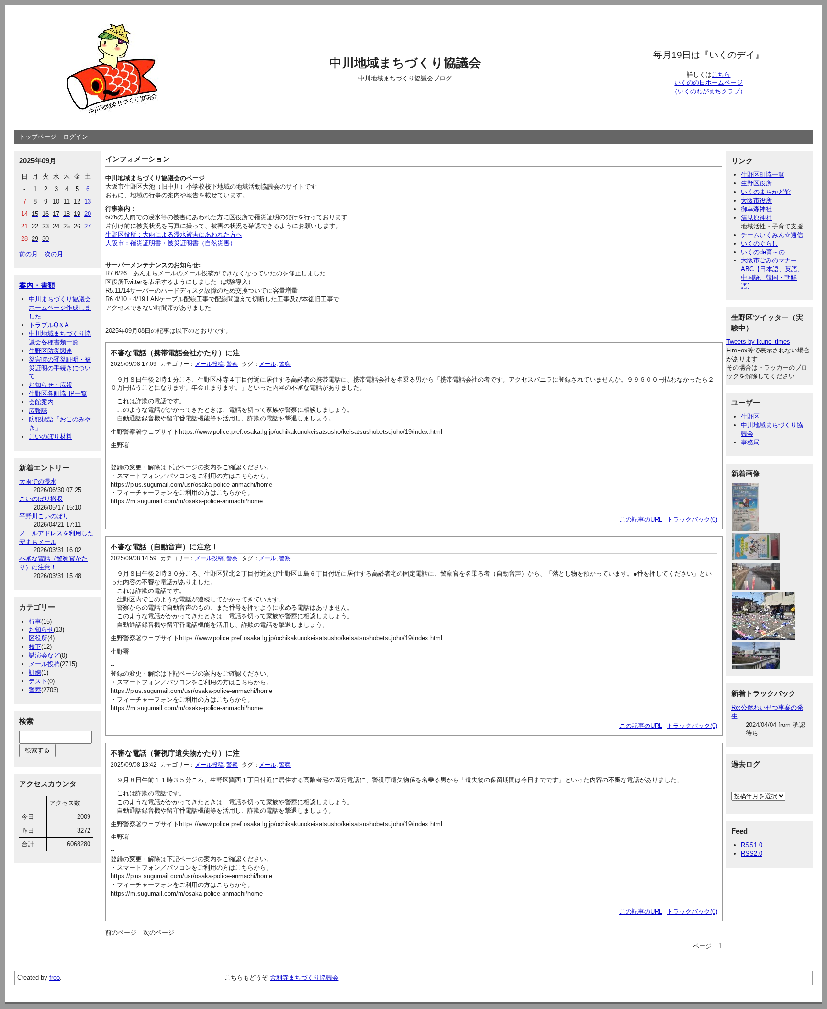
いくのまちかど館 (766, 191)
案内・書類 (37, 285)
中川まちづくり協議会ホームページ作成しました (60, 307)
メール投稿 (44, 664)
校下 (35, 646)
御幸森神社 (756, 209)
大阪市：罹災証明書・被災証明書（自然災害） (170, 243)
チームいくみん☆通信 (772, 234)
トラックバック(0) (692, 519)
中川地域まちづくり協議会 (405, 62)
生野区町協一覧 (762, 174)
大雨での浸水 (37, 481)
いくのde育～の (763, 252)
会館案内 (41, 402)
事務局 (750, 442)
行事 (35, 621)
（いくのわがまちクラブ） (708, 91)
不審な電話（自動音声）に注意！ (164, 547)
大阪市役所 (756, 200)
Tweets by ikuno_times (758, 341)
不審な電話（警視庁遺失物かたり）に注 (175, 753)
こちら (721, 74)
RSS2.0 (751, 853)
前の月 (28, 254)
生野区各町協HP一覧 (58, 393)
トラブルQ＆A (49, 325)
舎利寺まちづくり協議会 (304, 977)
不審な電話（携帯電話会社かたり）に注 (175, 353)
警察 (35, 689)
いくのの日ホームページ (708, 82)
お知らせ (41, 629)
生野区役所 (756, 183)
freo (54, 977)
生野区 (750, 416)
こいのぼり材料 (50, 436)
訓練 (35, 672)
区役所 (38, 638)
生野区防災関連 (50, 350)
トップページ (37, 136)
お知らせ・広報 (50, 384)
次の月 (54, 254)
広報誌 (38, 410)
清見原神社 (756, 217)
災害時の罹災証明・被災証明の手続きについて (60, 368)
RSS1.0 (751, 845)
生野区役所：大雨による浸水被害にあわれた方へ (173, 234)
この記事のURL (640, 519)
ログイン (75, 136)
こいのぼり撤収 (41, 498)
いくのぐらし (759, 243)
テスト (38, 681)
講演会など (44, 655)
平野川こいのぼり (44, 516)
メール (267, 364)
